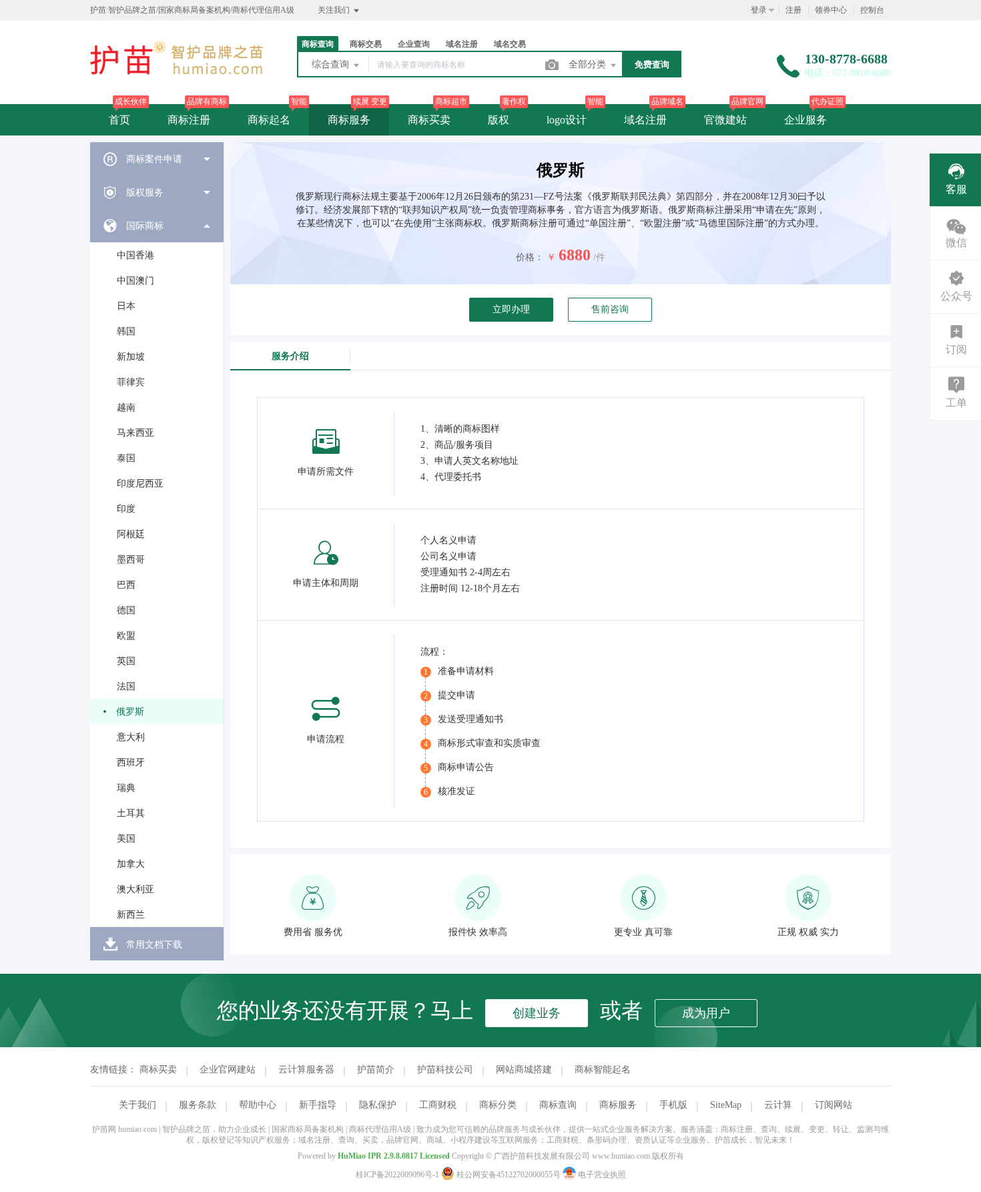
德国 (126, 610)
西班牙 (131, 763)
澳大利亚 (135, 889)
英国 (126, 661)
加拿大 (131, 864)
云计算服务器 (306, 1070)
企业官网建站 (228, 1070)
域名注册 (645, 119)
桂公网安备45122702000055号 (508, 1174)
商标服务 (349, 119)
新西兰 (131, 915)
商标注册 (189, 119)
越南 (126, 407)
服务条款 (197, 1105)
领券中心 (831, 10)
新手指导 (317, 1105)
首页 (119, 119)
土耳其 (131, 813)
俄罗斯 (130, 712)
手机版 (673, 1105)
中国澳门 (135, 281)
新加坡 (131, 357)
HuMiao (352, 1156)
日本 (126, 306)
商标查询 (558, 1105)
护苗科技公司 (445, 1070)
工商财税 (437, 1105)
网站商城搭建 (524, 1070)
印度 (126, 509)
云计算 (778, 1105)
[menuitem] (157, 159)
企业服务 (805, 119)
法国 (126, 686)
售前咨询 (610, 309)
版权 (498, 119)
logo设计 (567, 119)
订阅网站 (833, 1105)
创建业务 (537, 1013)
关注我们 (335, 10)
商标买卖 (429, 119)
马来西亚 (135, 433)
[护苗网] (177, 76)
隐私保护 (377, 1105)
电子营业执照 (601, 1174)
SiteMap (725, 1105)
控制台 (872, 10)
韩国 (126, 331)
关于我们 (137, 1105)
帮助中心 (257, 1105)
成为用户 (706, 1013)
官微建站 (725, 119)
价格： (530, 257)
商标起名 (269, 119)
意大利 (131, 737)
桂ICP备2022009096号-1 (397, 1174)
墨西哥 (131, 560)
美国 (126, 839)
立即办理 (511, 309)
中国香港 (135, 255)
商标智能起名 (603, 1070)
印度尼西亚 (140, 484)
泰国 (126, 458)
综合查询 (332, 64)
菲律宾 (131, 382)
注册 (793, 10)
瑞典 (126, 788)
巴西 (126, 585)
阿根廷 (131, 534)
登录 (759, 10)
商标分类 (498, 1105)
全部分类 (589, 64)
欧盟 (126, 636)
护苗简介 (375, 1070)
